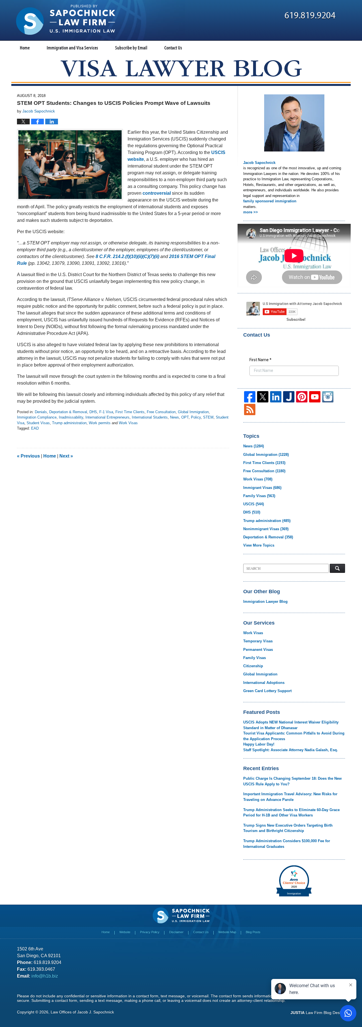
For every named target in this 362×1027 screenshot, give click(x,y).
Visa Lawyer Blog (65, 20)
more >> (250, 212)
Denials (41, 412)
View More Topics (258, 545)
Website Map (227, 932)
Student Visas (38, 423)
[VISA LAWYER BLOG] (181, 68)
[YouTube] (314, 396)
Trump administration (69, 423)
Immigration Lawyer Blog (265, 601)
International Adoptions (264, 683)
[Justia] (288, 396)
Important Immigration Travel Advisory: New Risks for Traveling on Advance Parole (290, 797)
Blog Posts (253, 932)
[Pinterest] (301, 396)
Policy (196, 417)
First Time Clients (130, 412)
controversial (157, 193)
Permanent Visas (258, 649)
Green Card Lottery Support (267, 691)
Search (337, 568)
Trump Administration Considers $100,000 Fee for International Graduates (286, 844)
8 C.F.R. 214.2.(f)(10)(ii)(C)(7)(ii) (127, 256)
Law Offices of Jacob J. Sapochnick (82, 1012)
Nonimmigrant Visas (265, 529)
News (174, 417)
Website (124, 932)
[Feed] (249, 409)
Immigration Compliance (37, 417)
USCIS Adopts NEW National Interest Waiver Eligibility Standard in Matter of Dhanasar (291, 725)
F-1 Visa (106, 412)
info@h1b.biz (44, 976)
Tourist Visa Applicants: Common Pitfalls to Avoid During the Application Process (293, 736)
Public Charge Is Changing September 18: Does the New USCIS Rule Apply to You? (292, 781)
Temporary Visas (258, 641)
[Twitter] (262, 396)
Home (25, 47)
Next (66, 456)
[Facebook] (249, 396)
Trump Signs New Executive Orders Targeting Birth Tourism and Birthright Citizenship (288, 828)
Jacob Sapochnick (259, 163)
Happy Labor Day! (258, 744)
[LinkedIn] (275, 396)
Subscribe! (295, 319)
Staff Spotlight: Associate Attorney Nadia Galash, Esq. (290, 750)
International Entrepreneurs (107, 417)
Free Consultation (161, 412)
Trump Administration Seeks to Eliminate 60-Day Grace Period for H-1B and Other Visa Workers (291, 813)
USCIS (253, 504)
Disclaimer (176, 932)
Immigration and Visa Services (72, 47)
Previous (28, 456)
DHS (93, 412)
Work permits (100, 423)
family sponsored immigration (269, 201)
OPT (185, 417)
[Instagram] (327, 396)
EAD (35, 428)
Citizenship (253, 666)
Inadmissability (71, 417)
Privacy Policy (150, 932)
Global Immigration (193, 412)
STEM (208, 417)
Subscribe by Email (131, 47)
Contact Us (173, 47)
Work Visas (128, 423)
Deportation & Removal (68, 412)
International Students (150, 417)
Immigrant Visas (262, 488)
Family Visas (259, 496)
